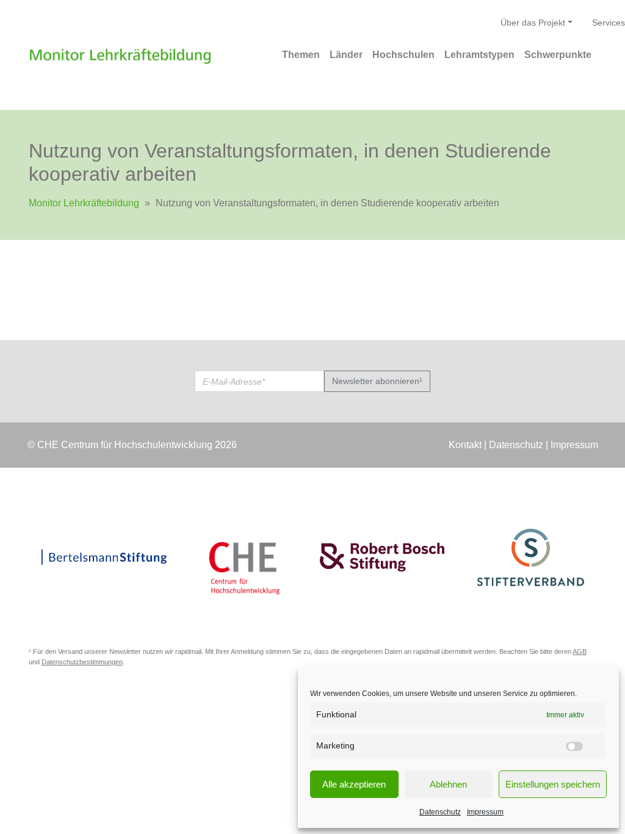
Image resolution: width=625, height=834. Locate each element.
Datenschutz (440, 812)
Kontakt (465, 445)
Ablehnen (448, 784)
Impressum (485, 812)
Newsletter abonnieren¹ (377, 381)
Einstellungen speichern (552, 784)
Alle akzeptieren (354, 784)
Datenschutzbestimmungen (82, 661)
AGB (580, 651)
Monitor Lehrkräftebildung (84, 203)
